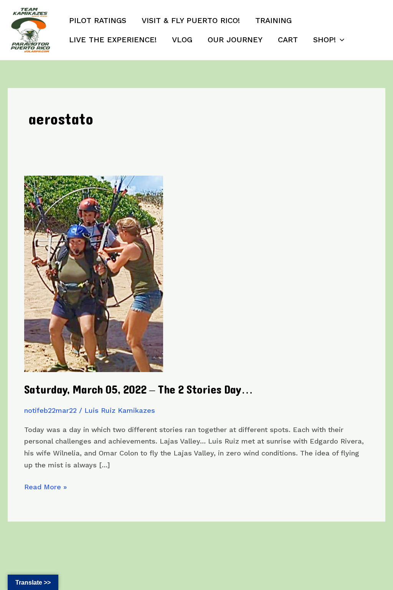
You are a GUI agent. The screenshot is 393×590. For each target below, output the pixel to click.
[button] (340, 39)
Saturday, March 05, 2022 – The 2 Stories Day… (138, 390)
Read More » (45, 487)
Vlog (182, 39)
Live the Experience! (113, 39)
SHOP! (324, 39)
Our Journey (235, 39)
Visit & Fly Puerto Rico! (191, 20)
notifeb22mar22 (50, 410)
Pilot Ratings (97, 20)
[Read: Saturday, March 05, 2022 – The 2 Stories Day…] (93, 273)
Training (273, 20)
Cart (288, 39)
